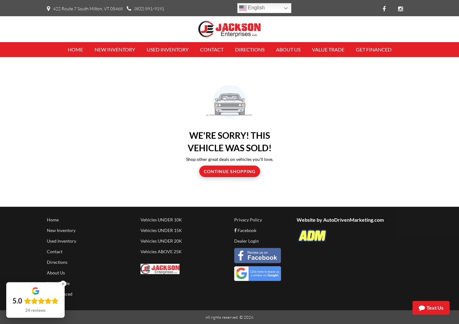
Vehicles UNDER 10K (161, 219)
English (256, 7)
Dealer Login (246, 241)
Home (53, 219)
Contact (54, 251)
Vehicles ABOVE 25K (161, 251)
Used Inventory (61, 241)
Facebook (246, 230)
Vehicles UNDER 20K (161, 241)
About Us (56, 272)
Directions (57, 262)
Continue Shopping (229, 171)
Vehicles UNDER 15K (161, 230)
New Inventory (61, 230)
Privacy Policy (248, 219)
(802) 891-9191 (149, 8)
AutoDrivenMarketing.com (353, 220)
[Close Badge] (63, 284)
